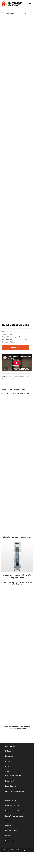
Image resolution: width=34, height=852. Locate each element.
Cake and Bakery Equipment (16, 376)
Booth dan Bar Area (12, 806)
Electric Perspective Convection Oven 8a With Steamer (17, 727)
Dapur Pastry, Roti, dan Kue (14, 791)
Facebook (8, 761)
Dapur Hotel (9, 781)
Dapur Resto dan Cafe (13, 776)
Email (7, 766)
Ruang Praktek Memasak (14, 816)
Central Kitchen (10, 801)
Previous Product (9, 13)
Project (7, 836)
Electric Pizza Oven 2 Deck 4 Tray (17, 537)
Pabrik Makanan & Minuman (15, 811)
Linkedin (8, 751)
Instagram (9, 756)
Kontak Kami (9, 841)
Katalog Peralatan (11, 831)
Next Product (25, 13)
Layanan (8, 825)
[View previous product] (3, 13)
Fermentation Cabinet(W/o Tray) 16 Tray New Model (17, 576)
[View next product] (31, 13)
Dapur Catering (10, 786)
